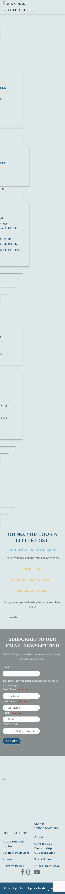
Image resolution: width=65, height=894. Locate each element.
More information (46, 826)
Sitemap (9, 859)
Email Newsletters (16, 852)
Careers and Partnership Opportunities (44, 848)
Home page (33, 569)
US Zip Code (10, 724)
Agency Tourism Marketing (44, 888)
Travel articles (32, 590)
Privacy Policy (13, 865)
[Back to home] (20, 7)
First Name (15, 689)
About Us (41, 837)
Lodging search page (32, 579)
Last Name (15, 701)
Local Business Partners (14, 844)
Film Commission (47, 865)
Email (6, 666)
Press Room (43, 859)
